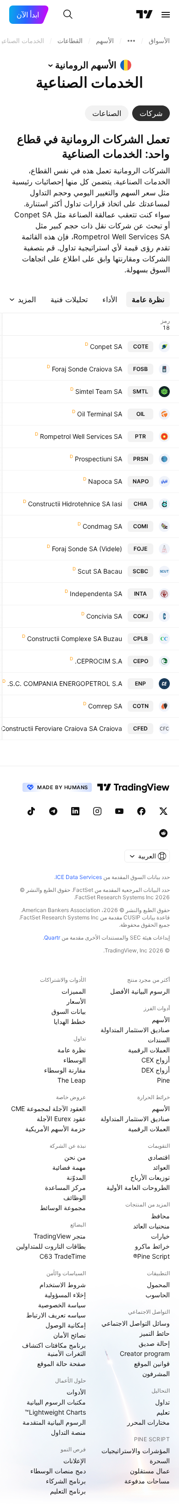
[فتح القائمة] (166, 15)
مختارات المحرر (148, 1422)
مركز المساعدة (65, 1187)
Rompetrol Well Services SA (81, 436)
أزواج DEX (155, 1070)
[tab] (151, 113)
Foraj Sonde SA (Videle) (87, 549)
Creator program (145, 1353)
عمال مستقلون (150, 1471)
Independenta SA (96, 593)
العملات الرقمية (149, 1050)
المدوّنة (76, 1177)
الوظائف (74, 1197)
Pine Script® (151, 1256)
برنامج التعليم (68, 1491)
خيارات (160, 1236)
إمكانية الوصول (65, 1325)
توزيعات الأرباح (150, 1177)
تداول (162, 1402)
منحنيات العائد (151, 1226)
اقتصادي (159, 1157)
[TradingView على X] (163, 811)
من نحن (75, 1157)
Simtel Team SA (98, 391)
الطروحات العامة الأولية (138, 1187)
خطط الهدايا (70, 1021)
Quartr (52, 937)
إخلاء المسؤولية (65, 1295)
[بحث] (68, 15)
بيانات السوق (68, 1011)
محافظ (160, 1216)
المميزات (74, 991)
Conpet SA (106, 346)
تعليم (163, 1412)
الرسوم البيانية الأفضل (140, 991)
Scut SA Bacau (100, 571)
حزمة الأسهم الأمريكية (55, 1129)
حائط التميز (155, 1333)
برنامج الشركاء (66, 1481)
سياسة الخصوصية (62, 1305)
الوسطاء (74, 1060)
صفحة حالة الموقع (61, 1363)
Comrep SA (105, 706)
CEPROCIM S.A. (98, 661)
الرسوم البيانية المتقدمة (54, 1422)
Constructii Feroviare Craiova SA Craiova (61, 728)
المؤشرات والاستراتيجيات (135, 1451)
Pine (163, 1080)
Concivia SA (104, 616)
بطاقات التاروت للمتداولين (51, 1246)
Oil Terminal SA (99, 414)
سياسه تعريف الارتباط (56, 1315)
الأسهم (161, 1019)
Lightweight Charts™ (55, 1412)
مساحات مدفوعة (147, 1481)
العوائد (161, 1167)
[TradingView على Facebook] (141, 811)
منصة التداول (68, 1432)
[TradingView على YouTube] (119, 811)
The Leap (71, 1080)
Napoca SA (105, 481)
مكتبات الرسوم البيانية (56, 1402)
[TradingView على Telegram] (53, 811)
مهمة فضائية (69, 1167)
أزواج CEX (155, 1060)
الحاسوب (157, 1295)
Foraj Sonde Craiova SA (87, 369)
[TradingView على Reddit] (163, 833)
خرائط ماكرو (152, 1246)
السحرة (160, 1461)
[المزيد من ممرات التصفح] (131, 41)
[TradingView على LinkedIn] (75, 811)
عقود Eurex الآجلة (61, 1119)
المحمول (158, 1285)
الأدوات (76, 1392)
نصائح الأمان (69, 1335)
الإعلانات (74, 1461)
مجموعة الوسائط (63, 1207)
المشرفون (156, 1373)
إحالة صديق (154, 1343)
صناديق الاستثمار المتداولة (135, 1030)
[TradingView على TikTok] (31, 811)
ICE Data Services (79, 877)
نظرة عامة (71, 1050)
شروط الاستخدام (62, 1285)
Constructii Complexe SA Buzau (74, 638)
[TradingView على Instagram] (97, 811)
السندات (159, 1040)
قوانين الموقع (152, 1363)
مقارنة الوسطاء (65, 1070)
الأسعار (76, 1001)
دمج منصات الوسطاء (58, 1471)
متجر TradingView (60, 1236)
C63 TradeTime (62, 1256)
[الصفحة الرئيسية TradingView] (144, 14)
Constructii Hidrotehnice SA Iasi (75, 504)
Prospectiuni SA (98, 459)
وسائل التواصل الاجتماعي (135, 1323)
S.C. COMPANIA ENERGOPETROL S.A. (64, 683)
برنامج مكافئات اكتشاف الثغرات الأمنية (54, 1349)
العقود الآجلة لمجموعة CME (48, 1108)
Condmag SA (102, 526)
